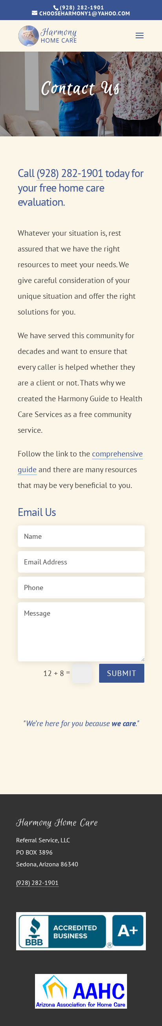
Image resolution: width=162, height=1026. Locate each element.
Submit (121, 673)
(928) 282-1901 (70, 173)
